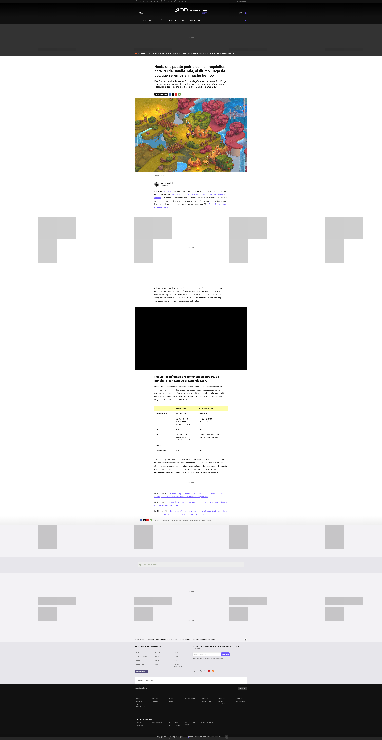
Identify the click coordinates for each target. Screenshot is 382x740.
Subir (241, 688)
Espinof (171, 701)
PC (151, 53)
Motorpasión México (207, 722)
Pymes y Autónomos (239, 701)
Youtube (208, 670)
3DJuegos (155, 698)
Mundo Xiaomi (140, 710)
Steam (183, 20)
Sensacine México (174, 722)
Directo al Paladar (190, 698)
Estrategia (171, 20)
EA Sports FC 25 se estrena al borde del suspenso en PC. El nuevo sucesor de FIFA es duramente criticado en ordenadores (180, 639)
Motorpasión (204, 698)
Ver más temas (141, 671)
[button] (167, 183)
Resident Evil (188, 53)
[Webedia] (141, 688)
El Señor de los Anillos (176, 53)
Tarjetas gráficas (141, 656)
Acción (160, 20)
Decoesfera (220, 701)
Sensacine (171, 698)
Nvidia (176, 660)
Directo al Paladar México (190, 723)
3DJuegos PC (191, 10)
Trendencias (221, 698)
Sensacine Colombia (174, 725)
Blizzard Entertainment (178, 665)
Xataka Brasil (139, 725)
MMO (157, 656)
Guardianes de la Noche (202, 53)
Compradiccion (221, 704)
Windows (218, 53)
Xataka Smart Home (141, 707)
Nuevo (241, 13)
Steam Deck (140, 664)
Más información (193, 738)
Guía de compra (147, 20)
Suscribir (225, 654)
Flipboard (176, 94)
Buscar (242, 680)
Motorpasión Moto (206, 701)
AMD (156, 664)
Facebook (242, 20)
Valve (157, 660)
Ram (232, 53)
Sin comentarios (162, 94)
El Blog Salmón (238, 698)
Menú (140, 13)
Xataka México (140, 722)
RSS (213, 670)
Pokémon (164, 53)
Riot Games (167, 191)
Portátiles (177, 656)
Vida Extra (155, 701)
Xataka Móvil (139, 701)
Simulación (166, 520)
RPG (137, 652)
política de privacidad (217, 658)
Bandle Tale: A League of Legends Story (186, 520)
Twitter (245, 20)
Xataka (138, 698)
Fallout (157, 53)
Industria (177, 652)
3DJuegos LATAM (157, 722)
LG (212, 53)
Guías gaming (195, 20)
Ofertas (226, 53)
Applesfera (139, 704)
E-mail (179, 94)
